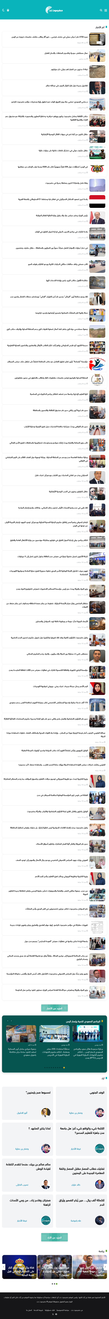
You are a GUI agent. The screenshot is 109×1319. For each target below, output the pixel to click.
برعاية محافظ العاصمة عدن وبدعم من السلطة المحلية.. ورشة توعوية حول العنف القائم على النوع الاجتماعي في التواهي (46, 458)
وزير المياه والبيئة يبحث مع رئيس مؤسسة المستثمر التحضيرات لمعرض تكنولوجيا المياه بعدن (52, 588)
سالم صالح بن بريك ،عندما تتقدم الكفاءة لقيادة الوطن (28, 1165)
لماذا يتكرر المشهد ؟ (39, 1127)
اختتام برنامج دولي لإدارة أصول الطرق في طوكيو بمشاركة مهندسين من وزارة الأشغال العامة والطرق (49, 540)
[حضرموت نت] (54, 10)
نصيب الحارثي (22, 1184)
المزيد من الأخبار (54, 1008)
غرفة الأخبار (76, 1148)
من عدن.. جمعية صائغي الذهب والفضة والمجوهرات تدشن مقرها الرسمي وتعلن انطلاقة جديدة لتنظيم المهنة (48, 892)
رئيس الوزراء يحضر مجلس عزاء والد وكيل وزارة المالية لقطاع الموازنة (62, 215)
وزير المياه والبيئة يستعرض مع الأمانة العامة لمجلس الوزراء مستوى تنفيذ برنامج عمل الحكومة (52, 989)
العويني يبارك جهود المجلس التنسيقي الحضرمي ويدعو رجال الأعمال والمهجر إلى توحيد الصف (52, 859)
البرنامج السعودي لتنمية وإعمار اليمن (83, 1021)
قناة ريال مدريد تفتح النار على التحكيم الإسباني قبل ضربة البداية (20, 1271)
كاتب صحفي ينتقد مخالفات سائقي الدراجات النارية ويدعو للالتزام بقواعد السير (58, 264)
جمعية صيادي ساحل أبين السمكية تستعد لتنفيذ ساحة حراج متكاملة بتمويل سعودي (22, 1051)
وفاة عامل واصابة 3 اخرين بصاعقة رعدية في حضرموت (66, 182)
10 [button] (44, 1067)
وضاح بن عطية (76, 1112)
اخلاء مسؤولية (50, 1309)
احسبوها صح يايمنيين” (38, 1092)
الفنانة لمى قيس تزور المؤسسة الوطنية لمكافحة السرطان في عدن (62, 795)
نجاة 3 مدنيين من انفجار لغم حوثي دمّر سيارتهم (69, 69)
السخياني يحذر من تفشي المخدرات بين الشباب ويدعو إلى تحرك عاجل (61, 475)
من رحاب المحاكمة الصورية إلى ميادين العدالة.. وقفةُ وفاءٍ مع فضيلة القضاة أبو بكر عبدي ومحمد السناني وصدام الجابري (47, 957)
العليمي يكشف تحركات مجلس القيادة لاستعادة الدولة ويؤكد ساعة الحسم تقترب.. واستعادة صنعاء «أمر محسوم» (61, 764)
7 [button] (51, 1067)
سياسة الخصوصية (63, 1309)
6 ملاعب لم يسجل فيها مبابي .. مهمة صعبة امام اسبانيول (90, 1271)
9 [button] (47, 1067)
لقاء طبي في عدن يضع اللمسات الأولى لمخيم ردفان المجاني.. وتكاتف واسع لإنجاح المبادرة (53, 507)
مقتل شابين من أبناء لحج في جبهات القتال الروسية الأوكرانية (64, 134)
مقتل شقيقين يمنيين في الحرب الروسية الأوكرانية (68, 491)
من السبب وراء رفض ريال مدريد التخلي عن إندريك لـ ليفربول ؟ (55, 1271)
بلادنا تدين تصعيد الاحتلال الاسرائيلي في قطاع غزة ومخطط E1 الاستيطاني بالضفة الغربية (53, 199)
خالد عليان (76, 1184)
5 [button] (55, 1067)
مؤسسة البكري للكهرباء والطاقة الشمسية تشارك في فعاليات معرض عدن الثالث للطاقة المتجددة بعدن (48, 669)
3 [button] (59, 1067)
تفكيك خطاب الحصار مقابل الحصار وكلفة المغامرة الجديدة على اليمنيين (81, 1170)
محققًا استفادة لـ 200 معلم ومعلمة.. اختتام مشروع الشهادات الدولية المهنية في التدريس (56, 1051)
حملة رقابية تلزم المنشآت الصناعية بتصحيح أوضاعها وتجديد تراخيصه (61, 312)
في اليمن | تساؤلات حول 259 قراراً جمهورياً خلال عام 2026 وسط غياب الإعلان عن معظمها (53, 166)
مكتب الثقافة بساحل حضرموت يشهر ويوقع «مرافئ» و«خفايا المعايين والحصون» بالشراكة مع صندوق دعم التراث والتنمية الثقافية (46, 117)
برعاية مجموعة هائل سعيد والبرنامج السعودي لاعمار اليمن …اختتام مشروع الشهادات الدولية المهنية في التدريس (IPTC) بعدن (88, 1053)
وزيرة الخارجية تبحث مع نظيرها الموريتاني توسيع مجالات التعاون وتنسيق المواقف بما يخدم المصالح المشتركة (46, 778)
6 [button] (53, 1067)
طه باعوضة (76, 1220)
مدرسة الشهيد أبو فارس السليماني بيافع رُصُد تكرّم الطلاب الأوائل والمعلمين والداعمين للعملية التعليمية (47, 345)
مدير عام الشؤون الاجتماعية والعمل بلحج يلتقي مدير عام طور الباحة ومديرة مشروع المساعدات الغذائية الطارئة (46, 718)
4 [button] (57, 1067)
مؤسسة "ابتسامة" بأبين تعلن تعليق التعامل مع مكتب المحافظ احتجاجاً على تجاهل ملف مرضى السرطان (47, 361)
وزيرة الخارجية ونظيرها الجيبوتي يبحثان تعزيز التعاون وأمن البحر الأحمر (61, 876)
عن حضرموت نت (77, 1309)
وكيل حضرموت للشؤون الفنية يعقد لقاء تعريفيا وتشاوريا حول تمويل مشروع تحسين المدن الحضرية (49, 637)
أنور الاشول (22, 1112)
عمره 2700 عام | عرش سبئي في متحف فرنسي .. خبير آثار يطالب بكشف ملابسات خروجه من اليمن (50, 36)
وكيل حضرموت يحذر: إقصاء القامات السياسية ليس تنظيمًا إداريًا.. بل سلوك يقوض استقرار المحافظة (49, 827)
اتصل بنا (29, 1309)
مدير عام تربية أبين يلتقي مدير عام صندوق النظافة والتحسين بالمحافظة (60, 410)
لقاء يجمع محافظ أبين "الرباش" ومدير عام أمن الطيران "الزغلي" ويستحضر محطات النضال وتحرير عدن (49, 296)
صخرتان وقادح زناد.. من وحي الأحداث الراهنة (30, 1201)
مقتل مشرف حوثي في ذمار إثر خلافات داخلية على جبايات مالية (63, 150)
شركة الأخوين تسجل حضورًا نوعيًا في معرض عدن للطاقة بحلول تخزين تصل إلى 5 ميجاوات (53, 556)
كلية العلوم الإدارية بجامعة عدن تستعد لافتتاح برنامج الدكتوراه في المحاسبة (59, 393)
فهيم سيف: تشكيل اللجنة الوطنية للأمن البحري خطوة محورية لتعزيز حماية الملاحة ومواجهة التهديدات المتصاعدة (48, 572)
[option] (88, 1042)
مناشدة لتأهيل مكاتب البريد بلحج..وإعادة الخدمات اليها (67, 280)
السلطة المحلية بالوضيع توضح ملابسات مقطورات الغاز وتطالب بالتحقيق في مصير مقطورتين (51, 377)
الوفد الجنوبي (97, 1092)
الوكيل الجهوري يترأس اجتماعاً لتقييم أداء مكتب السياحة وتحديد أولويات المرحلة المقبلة (55, 750)
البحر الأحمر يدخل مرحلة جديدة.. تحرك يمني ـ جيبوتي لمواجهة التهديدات (60, 686)
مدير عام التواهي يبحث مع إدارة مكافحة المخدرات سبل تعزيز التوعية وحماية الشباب (56, 426)
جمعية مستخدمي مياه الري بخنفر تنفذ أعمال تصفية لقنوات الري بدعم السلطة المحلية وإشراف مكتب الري (47, 328)
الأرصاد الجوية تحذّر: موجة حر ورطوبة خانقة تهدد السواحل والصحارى (62, 621)
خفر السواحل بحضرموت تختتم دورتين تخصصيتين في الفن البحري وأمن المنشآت (56, 908)
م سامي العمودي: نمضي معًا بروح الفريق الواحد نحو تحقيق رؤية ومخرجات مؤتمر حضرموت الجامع (50, 101)
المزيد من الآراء (54, 1237)
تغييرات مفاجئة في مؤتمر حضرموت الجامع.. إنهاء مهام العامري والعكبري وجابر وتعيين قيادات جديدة (49, 924)
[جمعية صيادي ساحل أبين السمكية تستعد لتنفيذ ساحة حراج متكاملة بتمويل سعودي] (21, 1033)
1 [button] (64, 1067)
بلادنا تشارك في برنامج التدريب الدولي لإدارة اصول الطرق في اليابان (61, 231)
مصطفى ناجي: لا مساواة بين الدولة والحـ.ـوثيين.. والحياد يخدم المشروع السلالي (57, 653)
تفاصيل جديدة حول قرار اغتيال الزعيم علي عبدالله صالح (67, 85)
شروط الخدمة (38, 1309)
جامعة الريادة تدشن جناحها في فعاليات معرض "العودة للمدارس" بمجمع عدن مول (56, 941)
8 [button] (49, 1067)
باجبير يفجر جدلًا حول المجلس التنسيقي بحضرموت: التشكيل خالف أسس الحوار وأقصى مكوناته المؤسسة (47, 973)
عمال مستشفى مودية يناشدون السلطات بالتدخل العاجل (66, 52)
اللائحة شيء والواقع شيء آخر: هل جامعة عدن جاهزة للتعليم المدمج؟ (82, 1130)
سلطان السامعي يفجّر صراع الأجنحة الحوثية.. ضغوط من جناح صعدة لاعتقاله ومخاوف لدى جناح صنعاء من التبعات (47, 604)
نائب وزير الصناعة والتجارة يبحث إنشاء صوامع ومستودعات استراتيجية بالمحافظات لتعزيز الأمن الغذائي (49, 442)
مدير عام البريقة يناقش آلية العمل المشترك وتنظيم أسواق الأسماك (62, 843)
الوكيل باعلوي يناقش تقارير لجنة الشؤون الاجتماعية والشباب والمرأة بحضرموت (57, 811)
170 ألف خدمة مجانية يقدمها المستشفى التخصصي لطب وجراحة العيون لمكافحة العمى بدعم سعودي (48, 702)
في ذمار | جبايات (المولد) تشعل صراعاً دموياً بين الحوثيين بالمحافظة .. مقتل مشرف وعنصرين (52, 247)
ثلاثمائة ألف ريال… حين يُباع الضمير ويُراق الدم (81, 1201)
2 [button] (61, 1067)
